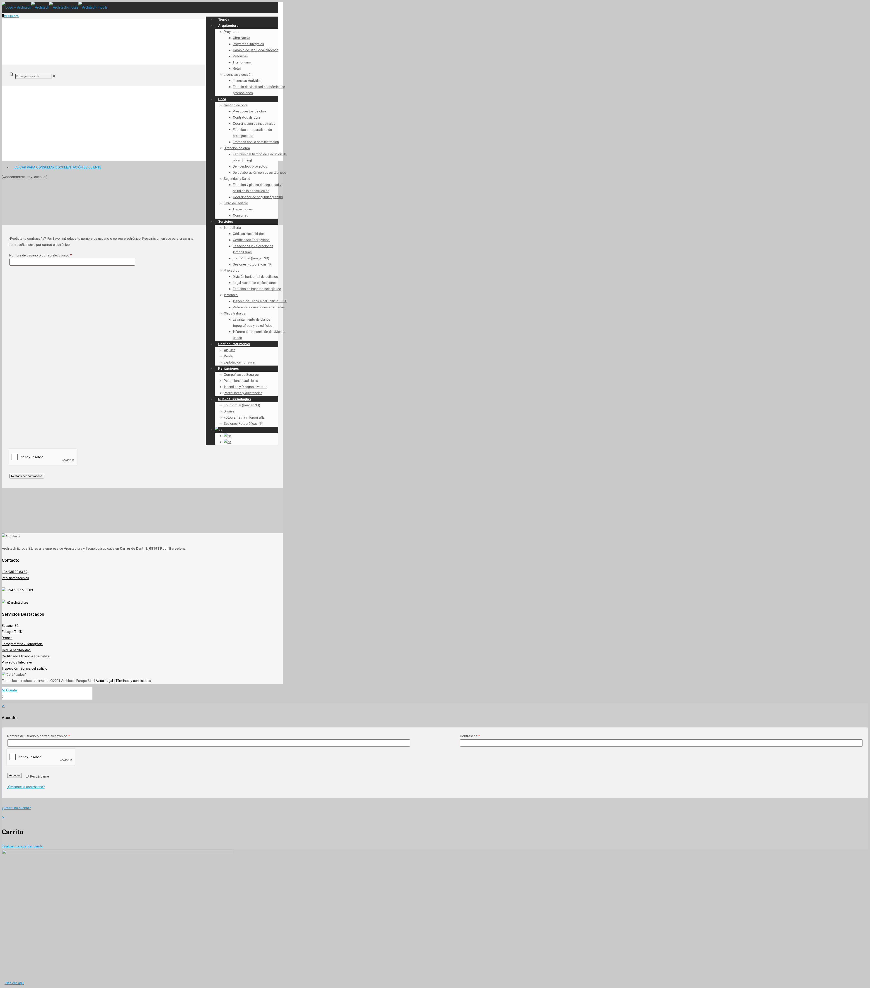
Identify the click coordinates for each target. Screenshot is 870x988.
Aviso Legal (105, 681)
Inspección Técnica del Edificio (24, 668)
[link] (54, 76)
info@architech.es (15, 578)
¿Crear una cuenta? (16, 808)
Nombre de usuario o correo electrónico (48, 255)
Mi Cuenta (11, 16)
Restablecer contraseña (26, 476)
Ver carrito (35, 846)
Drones (7, 638)
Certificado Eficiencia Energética (26, 656)
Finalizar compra (14, 846)
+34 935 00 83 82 (14, 572)
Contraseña (470, 736)
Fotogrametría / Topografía (22, 644)
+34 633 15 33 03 (19, 590)
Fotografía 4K (12, 632)
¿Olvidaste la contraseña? (26, 787)
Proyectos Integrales (17, 662)
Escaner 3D (10, 626)
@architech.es (17, 602)
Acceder (14, 775)
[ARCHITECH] (55, 7)
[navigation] (435, 832)
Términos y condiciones (133, 681)
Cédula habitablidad (16, 650)
